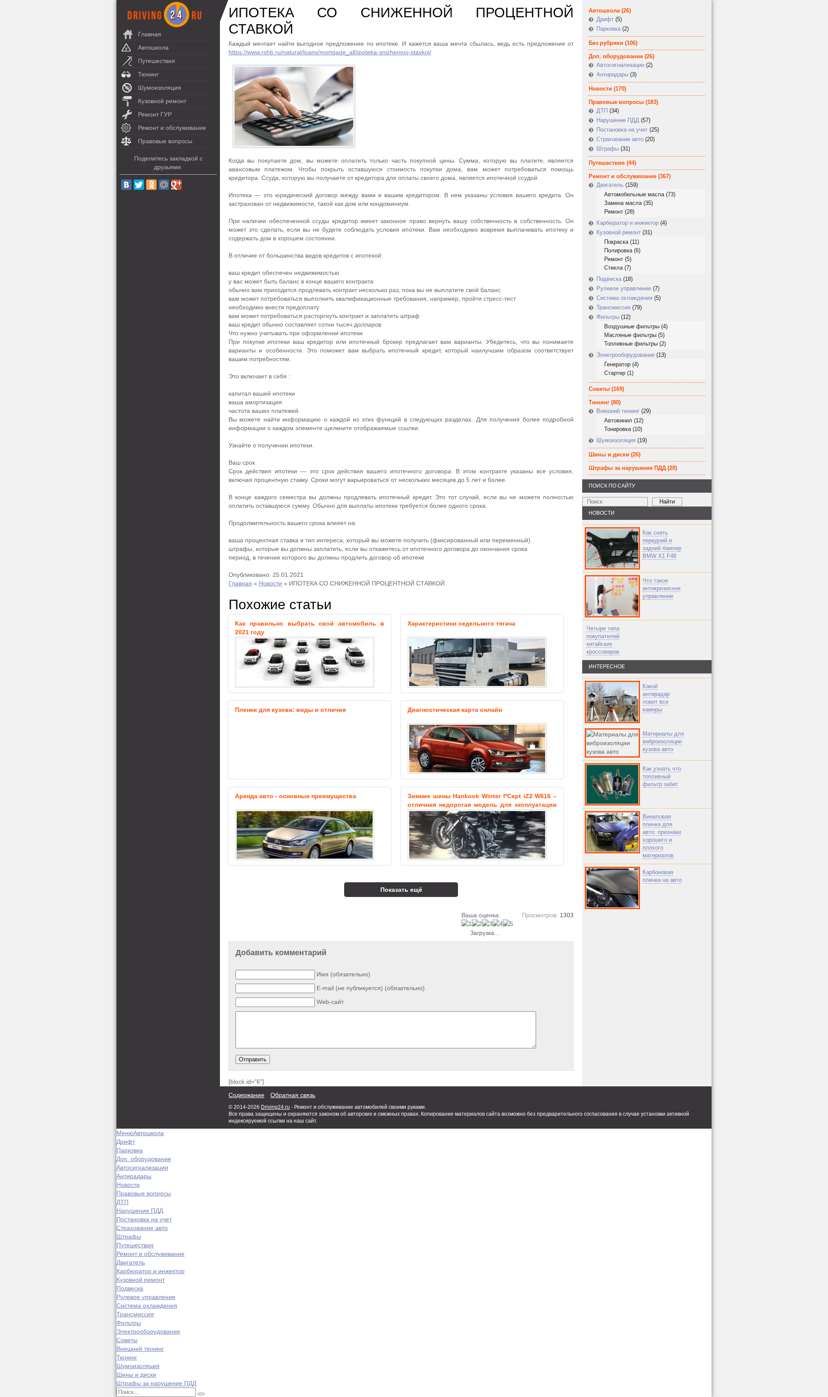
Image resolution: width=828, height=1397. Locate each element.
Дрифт (605, 19)
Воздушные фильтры (631, 326)
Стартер (614, 373)
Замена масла (623, 203)
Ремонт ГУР (155, 114)
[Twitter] (139, 184)
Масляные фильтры (630, 335)
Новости (270, 583)
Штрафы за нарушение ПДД (627, 468)
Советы (599, 389)
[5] (508, 923)
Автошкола (153, 47)
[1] (466, 923)
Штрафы (607, 148)
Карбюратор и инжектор (627, 223)
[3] (487, 923)
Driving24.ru (275, 1107)
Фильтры (607, 317)
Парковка (608, 28)
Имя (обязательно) (343, 974)
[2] (477, 923)
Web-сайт (330, 1001)
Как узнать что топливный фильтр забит (662, 776)
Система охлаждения (624, 298)
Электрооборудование (625, 355)
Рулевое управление (623, 288)
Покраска (616, 242)
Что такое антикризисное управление (662, 588)
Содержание (246, 1095)
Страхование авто (619, 139)
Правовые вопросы (165, 141)
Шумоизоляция (159, 87)
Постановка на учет (622, 129)
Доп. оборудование (616, 56)
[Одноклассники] (151, 184)
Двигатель (610, 185)
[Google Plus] (176, 184)
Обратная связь (292, 1095)
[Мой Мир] (164, 184)
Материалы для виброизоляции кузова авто (663, 741)
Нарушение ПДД (617, 120)
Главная (149, 34)
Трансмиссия (613, 307)
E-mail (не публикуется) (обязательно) (371, 988)
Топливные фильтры (631, 343)
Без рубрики (606, 43)
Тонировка (617, 429)
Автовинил (618, 420)
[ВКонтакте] (126, 184)
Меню (124, 1133)
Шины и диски (609, 454)
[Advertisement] (634, 998)
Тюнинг (148, 74)
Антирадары (612, 74)
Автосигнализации (620, 65)
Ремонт (613, 211)
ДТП (602, 110)
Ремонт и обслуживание (172, 127)
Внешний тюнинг (618, 411)
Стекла (613, 267)
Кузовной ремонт (162, 101)
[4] (497, 923)
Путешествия (156, 60)
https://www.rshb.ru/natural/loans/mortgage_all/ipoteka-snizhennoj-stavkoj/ (330, 52)
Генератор (617, 364)
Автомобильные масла (634, 194)
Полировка (618, 250)
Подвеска (608, 279)
